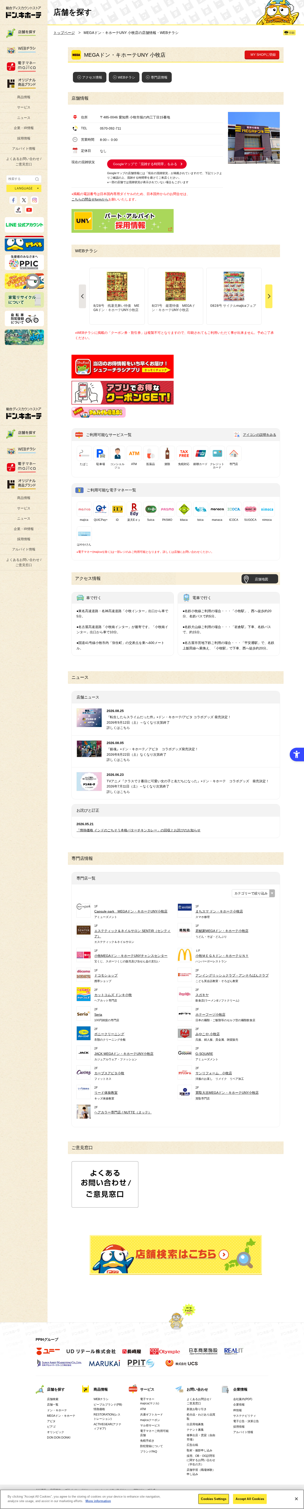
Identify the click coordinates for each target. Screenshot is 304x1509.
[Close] (296, 1499)
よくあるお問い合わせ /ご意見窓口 (23, 161)
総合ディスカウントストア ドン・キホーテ (23, 413)
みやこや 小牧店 (207, 1034)
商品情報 (23, 97)
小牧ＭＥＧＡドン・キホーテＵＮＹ (222, 956)
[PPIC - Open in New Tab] (24, 268)
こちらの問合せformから (89, 199)
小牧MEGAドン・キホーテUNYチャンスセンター (130, 956)
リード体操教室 (106, 1092)
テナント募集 (195, 1429)
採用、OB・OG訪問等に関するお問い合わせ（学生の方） (201, 1460)
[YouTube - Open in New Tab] (29, 212)
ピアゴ (51, 1426)
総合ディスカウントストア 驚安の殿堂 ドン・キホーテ (23, 12)
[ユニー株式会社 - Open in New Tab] (48, 1354)
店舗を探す (176, 1255)
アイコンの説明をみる (259, 435)
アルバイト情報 (23, 148)
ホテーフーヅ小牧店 (210, 1014)
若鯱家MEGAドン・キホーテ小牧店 (221, 931)
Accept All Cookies (250, 1499)
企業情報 (240, 1389)
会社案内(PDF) (242, 1399)
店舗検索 (52, 1399)
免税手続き (147, 1440)
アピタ (51, 1421)
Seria (98, 1014)
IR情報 (237, 1410)
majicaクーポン (150, 1420)
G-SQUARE (204, 1054)
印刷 (291, 32)
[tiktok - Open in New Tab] (18, 212)
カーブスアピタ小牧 (109, 1073)
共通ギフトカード (151, 1414)
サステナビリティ (244, 1415)
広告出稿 (192, 1445)
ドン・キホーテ (57, 1410)
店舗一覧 (52, 1404)
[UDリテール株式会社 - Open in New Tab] (91, 1354)
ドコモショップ (106, 975)
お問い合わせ (197, 1389)
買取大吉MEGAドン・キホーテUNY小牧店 (227, 1092)
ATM (143, 1409)
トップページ (64, 33)
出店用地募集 (195, 1424)
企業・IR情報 (24, 128)
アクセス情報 (92, 77)
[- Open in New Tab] (122, 376)
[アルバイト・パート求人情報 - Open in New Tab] (122, 221)
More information (98, 1501)
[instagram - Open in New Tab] (34, 202)
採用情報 (23, 138)
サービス (23, 107)
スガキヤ (202, 995)
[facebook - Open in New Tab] (13, 202)
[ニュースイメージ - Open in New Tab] (89, 724)
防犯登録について (151, 1446)
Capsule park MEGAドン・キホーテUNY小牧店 (130, 911)
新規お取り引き (197, 1409)
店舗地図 (261, 579)
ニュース (23, 118)
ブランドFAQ (148, 1451)
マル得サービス (150, 1425)
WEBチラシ (126, 77)
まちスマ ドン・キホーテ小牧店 (219, 911)
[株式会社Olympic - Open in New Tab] (165, 1354)
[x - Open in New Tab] (23, 202)
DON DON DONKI (58, 1437)
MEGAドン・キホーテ (61, 1415)
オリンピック (55, 1432)
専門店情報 (159, 77)
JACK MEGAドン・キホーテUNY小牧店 (123, 1054)
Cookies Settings (213, 1499)
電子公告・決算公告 (246, 1421)
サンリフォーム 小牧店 (213, 1073)
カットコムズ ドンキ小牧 (113, 995)
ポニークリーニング (109, 1034)
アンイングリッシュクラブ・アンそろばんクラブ (232, 975)
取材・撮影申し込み (199, 1450)
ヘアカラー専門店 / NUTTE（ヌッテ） (123, 1112)
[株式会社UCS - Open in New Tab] (182, 1366)
